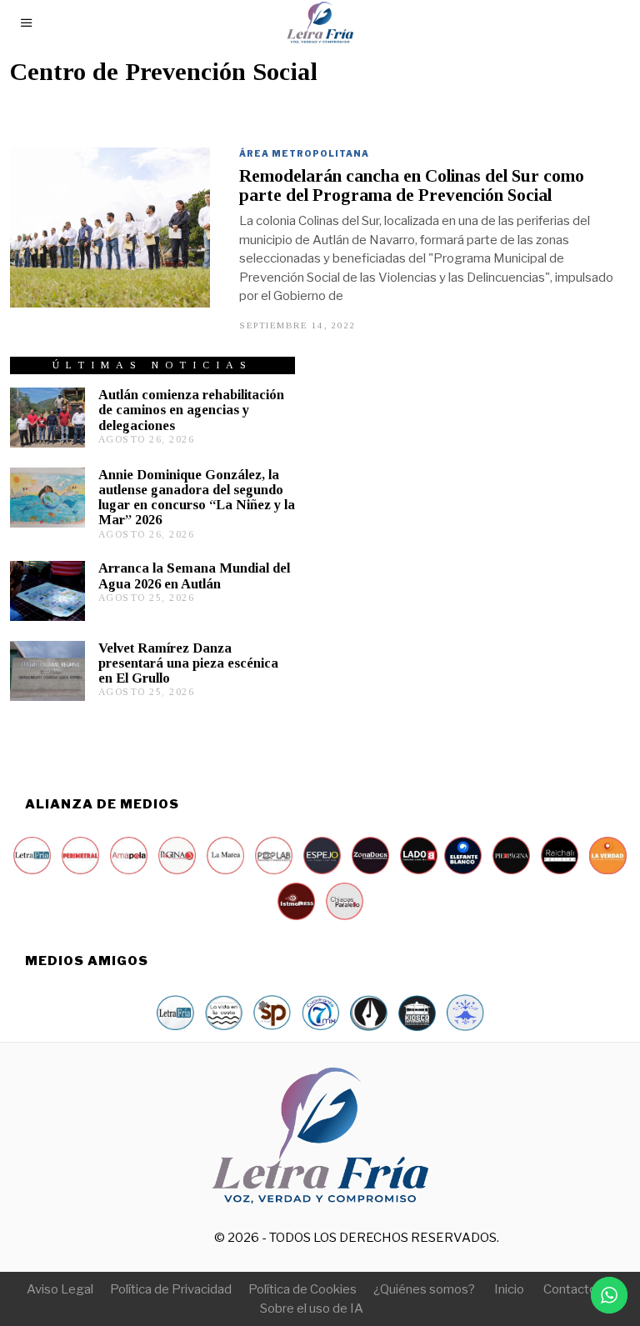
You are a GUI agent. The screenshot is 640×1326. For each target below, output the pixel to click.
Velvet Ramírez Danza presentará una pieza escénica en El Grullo (188, 663)
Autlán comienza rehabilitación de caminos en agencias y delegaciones (191, 410)
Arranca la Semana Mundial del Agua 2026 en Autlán (194, 575)
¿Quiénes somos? (424, 1289)
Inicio (509, 1289)
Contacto (570, 1289)
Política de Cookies (302, 1289)
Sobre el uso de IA (311, 1308)
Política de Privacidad (171, 1289)
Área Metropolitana (304, 153)
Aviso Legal (60, 1289)
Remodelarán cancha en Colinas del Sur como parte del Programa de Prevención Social (411, 185)
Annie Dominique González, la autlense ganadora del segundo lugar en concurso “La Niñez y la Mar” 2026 (196, 497)
